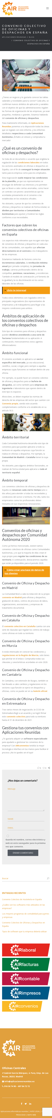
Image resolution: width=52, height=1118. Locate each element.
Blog (31, 37)
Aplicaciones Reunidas (14, 37)
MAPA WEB (31, 1115)
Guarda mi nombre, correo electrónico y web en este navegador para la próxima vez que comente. (25, 843)
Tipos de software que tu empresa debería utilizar (24, 931)
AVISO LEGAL (35, 1111)
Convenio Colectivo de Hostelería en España (22, 899)
